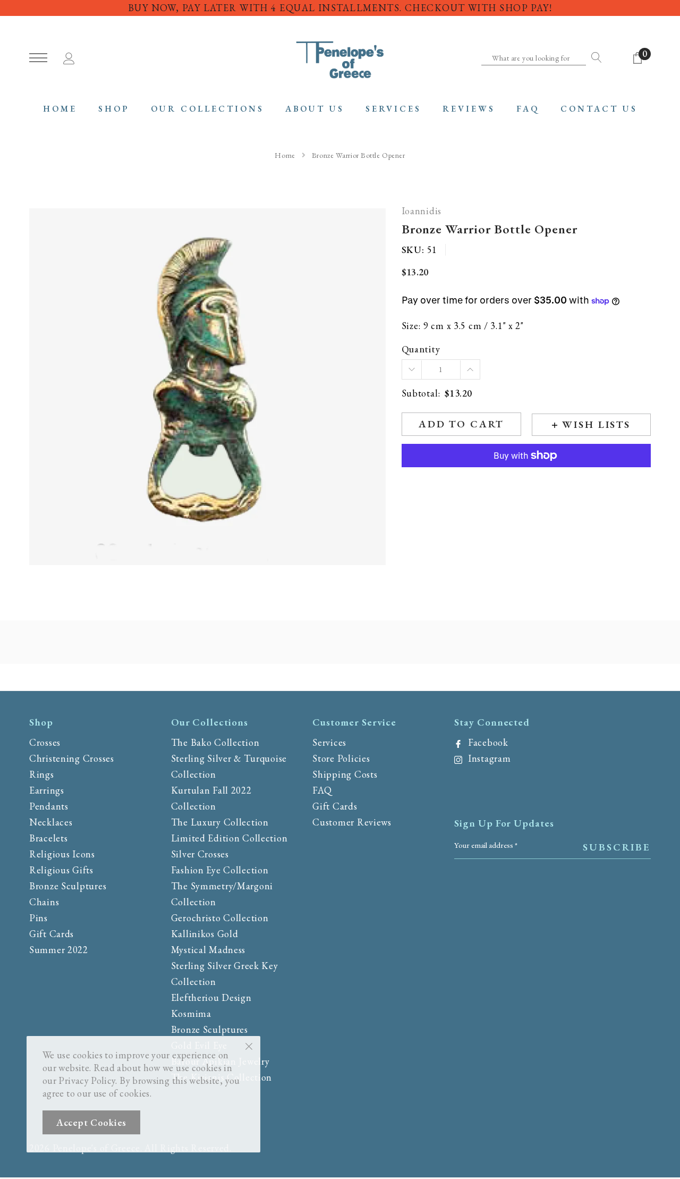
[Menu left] (38, 58)
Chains (44, 902)
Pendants (49, 806)
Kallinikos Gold (205, 934)
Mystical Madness (208, 950)
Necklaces (50, 822)
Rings (41, 774)
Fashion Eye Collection (220, 870)
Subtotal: (421, 393)
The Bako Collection (215, 742)
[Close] (248, 1045)
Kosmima (191, 1013)
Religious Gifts (61, 870)
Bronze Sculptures (67, 886)
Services (329, 742)
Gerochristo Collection (220, 918)
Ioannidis (421, 211)
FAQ (322, 790)
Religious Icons (62, 854)
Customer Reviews (352, 822)
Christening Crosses (71, 758)
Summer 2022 (58, 950)
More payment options (526, 481)
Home (285, 155)
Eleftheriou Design (211, 997)
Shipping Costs (344, 774)
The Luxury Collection (220, 822)
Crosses (45, 742)
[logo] (340, 58)
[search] (594, 57)
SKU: (413, 250)
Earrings (46, 790)
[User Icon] (69, 56)
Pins (38, 918)
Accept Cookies (91, 1122)
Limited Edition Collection (229, 838)
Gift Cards (51, 934)
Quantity (421, 349)
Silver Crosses (200, 854)
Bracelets (48, 838)
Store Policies (341, 758)
